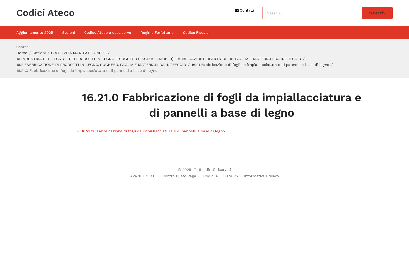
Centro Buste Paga (179, 176)
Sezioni (68, 32)
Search (377, 12)
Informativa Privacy (261, 176)
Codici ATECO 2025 (220, 176)
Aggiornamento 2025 (34, 32)
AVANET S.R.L (143, 176)
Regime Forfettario (157, 32)
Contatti (246, 10)
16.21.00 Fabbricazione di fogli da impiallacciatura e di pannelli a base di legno (153, 131)
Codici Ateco (45, 13)
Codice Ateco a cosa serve (107, 32)
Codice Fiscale (196, 32)
